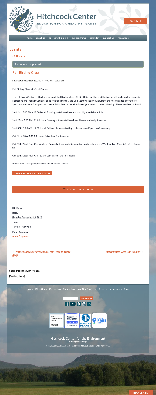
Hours (30, 289)
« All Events (18, 56)
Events (102, 289)
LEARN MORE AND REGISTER (32, 173)
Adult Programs (20, 236)
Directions (41, 289)
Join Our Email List (87, 289)
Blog (126, 289)
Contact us (55, 289)
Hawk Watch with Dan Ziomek (123, 251)
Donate (135, 21)
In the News (115, 289)
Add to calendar (78, 189)
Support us (69, 289)
